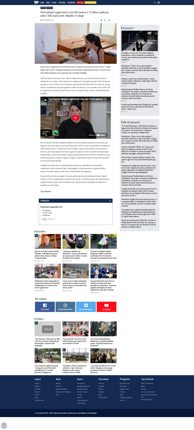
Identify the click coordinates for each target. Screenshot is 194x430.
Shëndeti (101, 392)
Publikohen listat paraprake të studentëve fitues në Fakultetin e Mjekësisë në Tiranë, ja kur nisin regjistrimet (47, 285)
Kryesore (128, 28)
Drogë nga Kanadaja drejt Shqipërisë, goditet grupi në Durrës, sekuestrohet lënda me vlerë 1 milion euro (139, 107)
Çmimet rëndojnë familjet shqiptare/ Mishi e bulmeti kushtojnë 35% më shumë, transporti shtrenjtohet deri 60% (103, 256)
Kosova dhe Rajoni (61, 389)
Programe (71, 2)
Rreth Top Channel (147, 383)
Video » (40, 318)
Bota (58, 379)
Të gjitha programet (126, 397)
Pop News (62, 2)
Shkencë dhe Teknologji (63, 392)
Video (48, 2)
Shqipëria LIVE (124, 389)
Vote (44, 219)
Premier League (82, 392)
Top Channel (45, 309)
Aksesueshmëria (146, 399)
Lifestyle (101, 386)
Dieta (100, 395)
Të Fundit (49, 7)
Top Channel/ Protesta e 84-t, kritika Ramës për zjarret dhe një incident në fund (75, 341)
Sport (54, 2)
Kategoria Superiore (83, 386)
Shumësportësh (82, 400)
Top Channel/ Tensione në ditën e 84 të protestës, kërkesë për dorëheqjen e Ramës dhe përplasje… (48, 342)
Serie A (79, 397)
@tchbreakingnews (86, 309)
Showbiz (101, 383)
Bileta (143, 386)
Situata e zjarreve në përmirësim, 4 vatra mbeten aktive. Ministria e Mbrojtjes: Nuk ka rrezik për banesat (139, 82)
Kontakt (143, 389)
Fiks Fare (122, 392)
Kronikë (37, 386)
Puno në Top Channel (148, 392)
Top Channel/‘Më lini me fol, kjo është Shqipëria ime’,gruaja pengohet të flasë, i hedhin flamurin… (103, 369)
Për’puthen (123, 386)
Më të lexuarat (131, 122)
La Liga (79, 395)
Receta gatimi (103, 397)
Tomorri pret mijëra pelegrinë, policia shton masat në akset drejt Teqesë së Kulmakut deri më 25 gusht (75, 285)
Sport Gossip (81, 403)
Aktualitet (38, 389)
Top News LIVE (90, 2)
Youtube (80, 2)
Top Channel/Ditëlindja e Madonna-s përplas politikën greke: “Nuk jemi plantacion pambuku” (102, 342)
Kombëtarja (81, 383)
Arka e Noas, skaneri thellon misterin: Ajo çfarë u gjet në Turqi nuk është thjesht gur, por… (138, 159)
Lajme (42, 2)
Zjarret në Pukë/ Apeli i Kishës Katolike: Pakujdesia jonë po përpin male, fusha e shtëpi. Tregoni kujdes (47, 256)
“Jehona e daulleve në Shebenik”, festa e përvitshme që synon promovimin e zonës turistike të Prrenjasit (75, 256)
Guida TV (123, 400)
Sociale (43, 7)
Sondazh (45, 201)
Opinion (58, 383)
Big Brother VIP (124, 383)
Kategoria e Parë (82, 389)
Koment (58, 386)
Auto (57, 395)
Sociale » (41, 231)
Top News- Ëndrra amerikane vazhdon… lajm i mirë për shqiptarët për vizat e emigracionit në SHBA (74, 369)
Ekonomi (37, 392)
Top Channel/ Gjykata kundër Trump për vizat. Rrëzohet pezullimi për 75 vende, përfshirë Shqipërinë (46, 369)
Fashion (101, 389)
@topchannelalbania (65, 309)
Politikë (37, 383)
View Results (51, 219)
